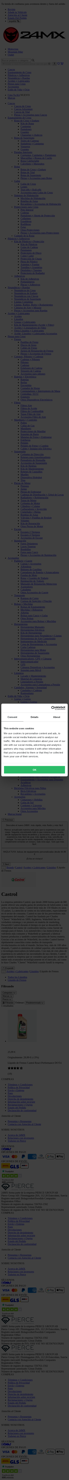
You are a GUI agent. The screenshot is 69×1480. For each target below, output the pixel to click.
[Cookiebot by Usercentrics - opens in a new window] (51, 708)
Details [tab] (35, 717)
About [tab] (56, 717)
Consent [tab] (12, 717)
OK (34, 769)
